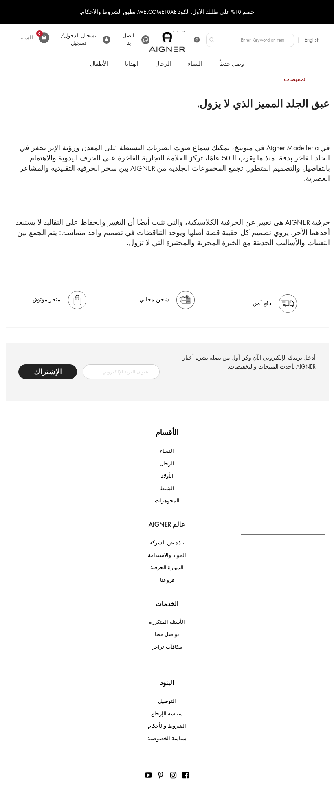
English (312, 40)
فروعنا (167, 580)
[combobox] (250, 40)
